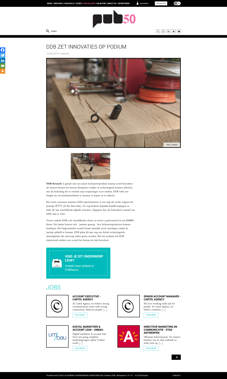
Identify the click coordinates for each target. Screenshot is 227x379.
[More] (2, 71)
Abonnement (161, 3)
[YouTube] (179, 31)
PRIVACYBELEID (96, 376)
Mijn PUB (101, 3)
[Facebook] (158, 31)
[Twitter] (174, 31)
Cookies (107, 376)
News (49, 3)
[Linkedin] (2, 60)
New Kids (58, 3)
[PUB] (114, 21)
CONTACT (177, 376)
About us (111, 3)
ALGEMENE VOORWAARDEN (76, 376)
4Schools (69, 3)
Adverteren (124, 3)
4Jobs (78, 3)
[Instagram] (163, 31)
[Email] (2, 65)
